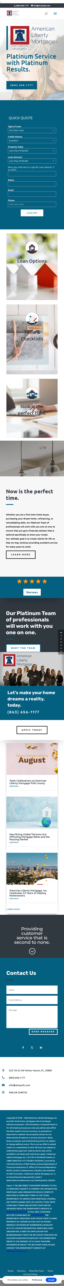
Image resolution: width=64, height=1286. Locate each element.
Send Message (43, 1031)
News (50, 1270)
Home (11, 1270)
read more (13, 786)
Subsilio (51, 1180)
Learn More (21, 554)
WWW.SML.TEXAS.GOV (16, 1211)
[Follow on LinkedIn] (41, 1047)
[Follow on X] (32, 1047)
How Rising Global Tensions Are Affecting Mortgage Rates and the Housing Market (29, 837)
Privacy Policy (30, 1274)
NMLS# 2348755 (18, 1092)
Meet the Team (23, 648)
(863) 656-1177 (21, 85)
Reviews (32, 592)
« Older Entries (13, 909)
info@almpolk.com (19, 1085)
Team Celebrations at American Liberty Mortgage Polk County (27, 782)
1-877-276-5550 (37, 1215)
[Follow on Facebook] (23, 1047)
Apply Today (32, 730)
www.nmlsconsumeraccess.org (20, 1180)
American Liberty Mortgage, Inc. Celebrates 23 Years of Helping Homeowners (28, 893)
